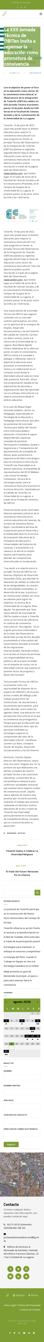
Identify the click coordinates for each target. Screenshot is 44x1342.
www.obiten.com (13, 173)
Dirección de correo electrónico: (21, 1129)
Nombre (8, 1071)
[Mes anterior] (6, 1002)
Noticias (21, 833)
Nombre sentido (12, 1085)
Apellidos (8, 1100)
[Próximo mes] (37, 1002)
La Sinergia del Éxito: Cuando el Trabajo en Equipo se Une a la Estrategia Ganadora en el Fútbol (21, 961)
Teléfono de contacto (15, 1115)
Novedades (11, 833)
